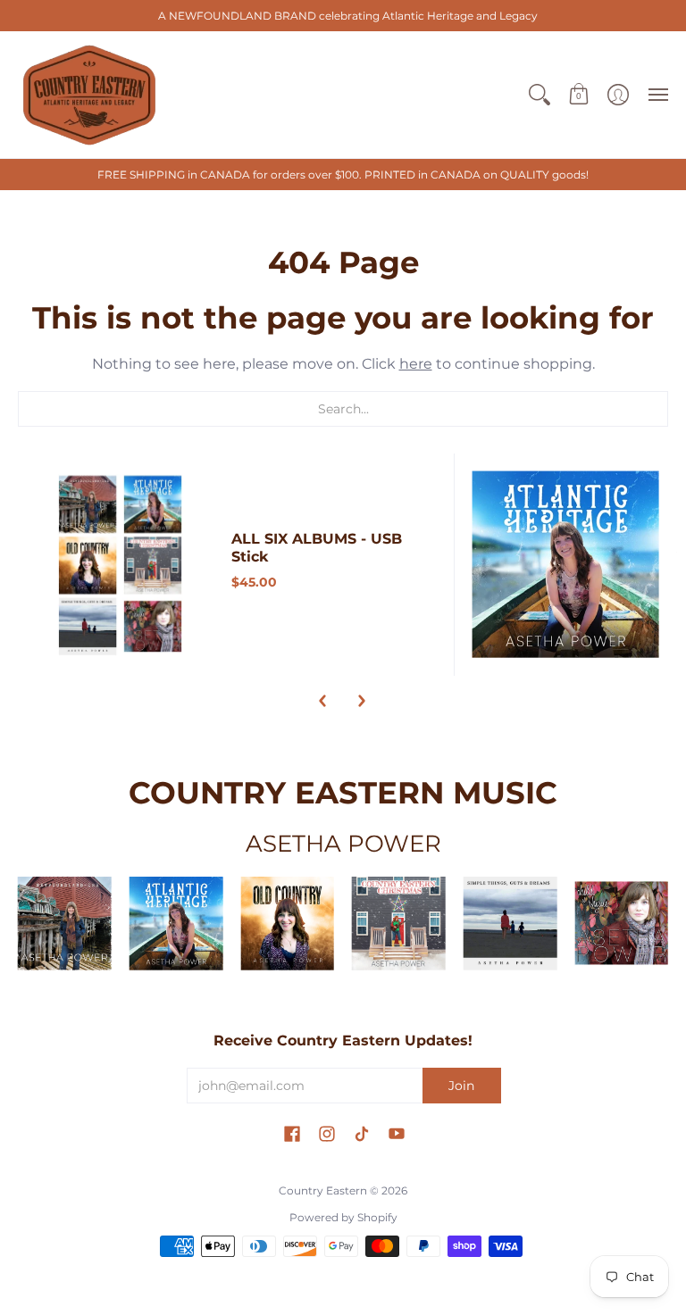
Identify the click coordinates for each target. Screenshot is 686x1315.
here (415, 363)
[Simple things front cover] (510, 923)
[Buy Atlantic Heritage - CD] (566, 564)
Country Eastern (323, 1190)
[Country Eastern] (89, 94)
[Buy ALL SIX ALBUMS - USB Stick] (120, 564)
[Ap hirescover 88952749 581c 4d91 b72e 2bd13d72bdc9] (621, 922)
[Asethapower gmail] (287, 923)
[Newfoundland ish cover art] (65, 923)
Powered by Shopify (343, 1217)
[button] (539, 94)
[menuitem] (539, 94)
